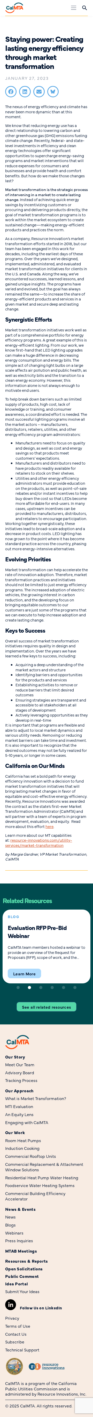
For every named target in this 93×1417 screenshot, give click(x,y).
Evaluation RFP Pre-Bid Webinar (37, 931)
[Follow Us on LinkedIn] (10, 1304)
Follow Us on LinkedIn (41, 1307)
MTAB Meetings (21, 1250)
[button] (11, 92)
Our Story (15, 1056)
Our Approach (19, 1090)
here (49, 826)
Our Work (15, 1132)
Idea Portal (16, 1283)
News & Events (20, 1209)
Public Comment (22, 1276)
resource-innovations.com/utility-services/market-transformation (38, 842)
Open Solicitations (24, 1268)
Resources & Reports (26, 1261)
